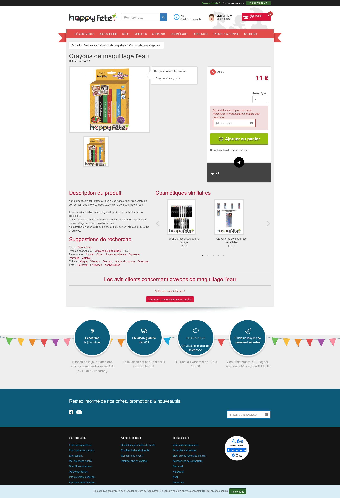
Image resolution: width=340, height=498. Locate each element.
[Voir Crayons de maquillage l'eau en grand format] (110, 99)
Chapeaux (158, 34)
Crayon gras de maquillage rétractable (231, 240)
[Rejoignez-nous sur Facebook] (71, 412)
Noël (175, 477)
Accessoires (108, 34)
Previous (158, 223)
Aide (182, 16)
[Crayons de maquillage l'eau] (96, 151)
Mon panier (260, 16)
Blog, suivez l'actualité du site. (189, 455)
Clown (99, 254)
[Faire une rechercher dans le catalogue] (163, 17)
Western (95, 261)
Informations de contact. (134, 461)
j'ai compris (237, 491)
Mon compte (224, 16)
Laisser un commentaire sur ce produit (170, 299)
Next (268, 223)
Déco (125, 34)
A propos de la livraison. (82, 482)
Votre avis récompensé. (186, 445)
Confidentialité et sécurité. (135, 450)
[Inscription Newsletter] (266, 414)
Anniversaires (112, 265)
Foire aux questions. (80, 445)
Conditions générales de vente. (138, 445)
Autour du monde (125, 261)
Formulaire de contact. (81, 450)
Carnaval (82, 265)
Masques (141, 34)
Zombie (86, 258)
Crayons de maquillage (108, 250)
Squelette (134, 254)
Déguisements (84, 34)
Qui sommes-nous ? (132, 455)
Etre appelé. (76, 455)
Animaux (107, 261)
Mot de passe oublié (80, 461)
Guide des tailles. (78, 471)
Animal (90, 254)
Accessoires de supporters (187, 461)
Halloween (96, 265)
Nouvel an (178, 482)
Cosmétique (179, 34)
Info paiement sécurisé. (82, 477)
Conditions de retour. (80, 466)
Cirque (84, 261)
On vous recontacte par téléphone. (195, 348)
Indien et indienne (116, 254)
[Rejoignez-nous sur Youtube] (79, 412)
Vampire (74, 258)
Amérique (143, 261)
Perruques (200, 34)
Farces (226, 34)
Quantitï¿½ (259, 93)
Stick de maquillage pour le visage (184, 240)
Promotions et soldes (184, 450)
